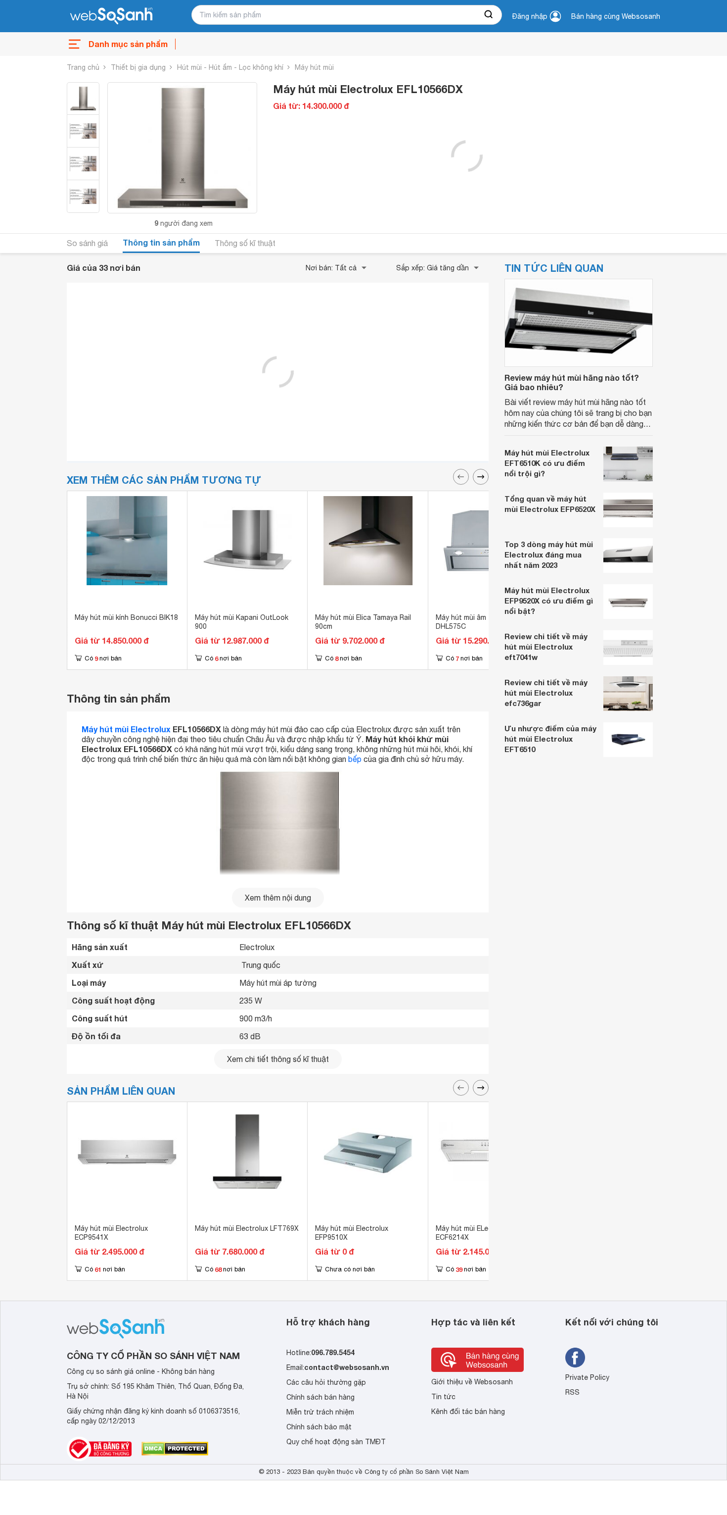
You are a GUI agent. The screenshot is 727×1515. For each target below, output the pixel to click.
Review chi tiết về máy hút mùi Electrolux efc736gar (546, 692)
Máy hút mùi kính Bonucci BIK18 (126, 617)
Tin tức (443, 1397)
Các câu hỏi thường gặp (326, 1382)
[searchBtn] (489, 14)
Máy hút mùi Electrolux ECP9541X (111, 1232)
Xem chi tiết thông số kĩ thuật (278, 1059)
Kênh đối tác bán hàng (468, 1411)
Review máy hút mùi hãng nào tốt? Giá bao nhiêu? (571, 382)
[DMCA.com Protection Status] (174, 1449)
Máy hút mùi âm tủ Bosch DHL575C (477, 621)
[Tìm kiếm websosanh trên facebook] (575, 1357)
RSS (572, 1392)
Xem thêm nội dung (278, 897)
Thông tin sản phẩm (161, 242)
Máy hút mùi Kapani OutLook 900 (241, 621)
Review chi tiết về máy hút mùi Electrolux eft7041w (546, 646)
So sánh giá (87, 243)
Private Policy (587, 1377)
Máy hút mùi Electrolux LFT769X (247, 1228)
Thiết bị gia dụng (138, 67)
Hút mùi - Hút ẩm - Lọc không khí (230, 67)
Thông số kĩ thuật (245, 243)
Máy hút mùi (314, 67)
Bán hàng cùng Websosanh (615, 16)
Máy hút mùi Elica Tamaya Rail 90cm (363, 621)
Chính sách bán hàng (320, 1397)
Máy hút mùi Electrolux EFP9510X (351, 1232)
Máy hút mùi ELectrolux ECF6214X (473, 1232)
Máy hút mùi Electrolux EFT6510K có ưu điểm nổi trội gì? (547, 463)
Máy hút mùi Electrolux (126, 729)
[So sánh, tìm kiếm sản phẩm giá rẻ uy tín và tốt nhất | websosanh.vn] (111, 16)
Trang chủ (83, 67)
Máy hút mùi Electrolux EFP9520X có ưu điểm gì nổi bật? (548, 600)
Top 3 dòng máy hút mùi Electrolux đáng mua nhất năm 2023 (548, 554)
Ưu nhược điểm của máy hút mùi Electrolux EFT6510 (550, 739)
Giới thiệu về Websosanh (472, 1382)
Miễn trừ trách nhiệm (320, 1412)
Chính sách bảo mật (319, 1427)
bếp (355, 759)
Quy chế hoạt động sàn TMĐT (336, 1442)
